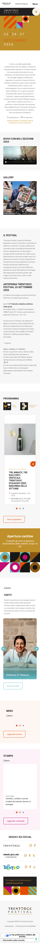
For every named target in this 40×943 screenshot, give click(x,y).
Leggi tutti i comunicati (15, 821)
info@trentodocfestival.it (14, 883)
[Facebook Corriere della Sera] (29, 855)
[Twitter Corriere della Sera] (34, 855)
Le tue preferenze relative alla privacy (22, 936)
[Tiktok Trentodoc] (34, 867)
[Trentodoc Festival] (11, 12)
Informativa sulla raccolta (14, 940)
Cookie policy (9, 926)
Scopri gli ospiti (13, 686)
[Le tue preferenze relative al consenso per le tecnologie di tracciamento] (36, 939)
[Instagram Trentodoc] (30, 845)
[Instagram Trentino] (26, 867)
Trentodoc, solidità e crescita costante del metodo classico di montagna (18, 801)
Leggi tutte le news (14, 734)
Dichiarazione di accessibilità (25, 926)
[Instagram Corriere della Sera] (25, 855)
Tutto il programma (14, 519)
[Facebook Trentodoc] (35, 845)
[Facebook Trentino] (30, 867)
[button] (16, 508)
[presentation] (6, 198)
